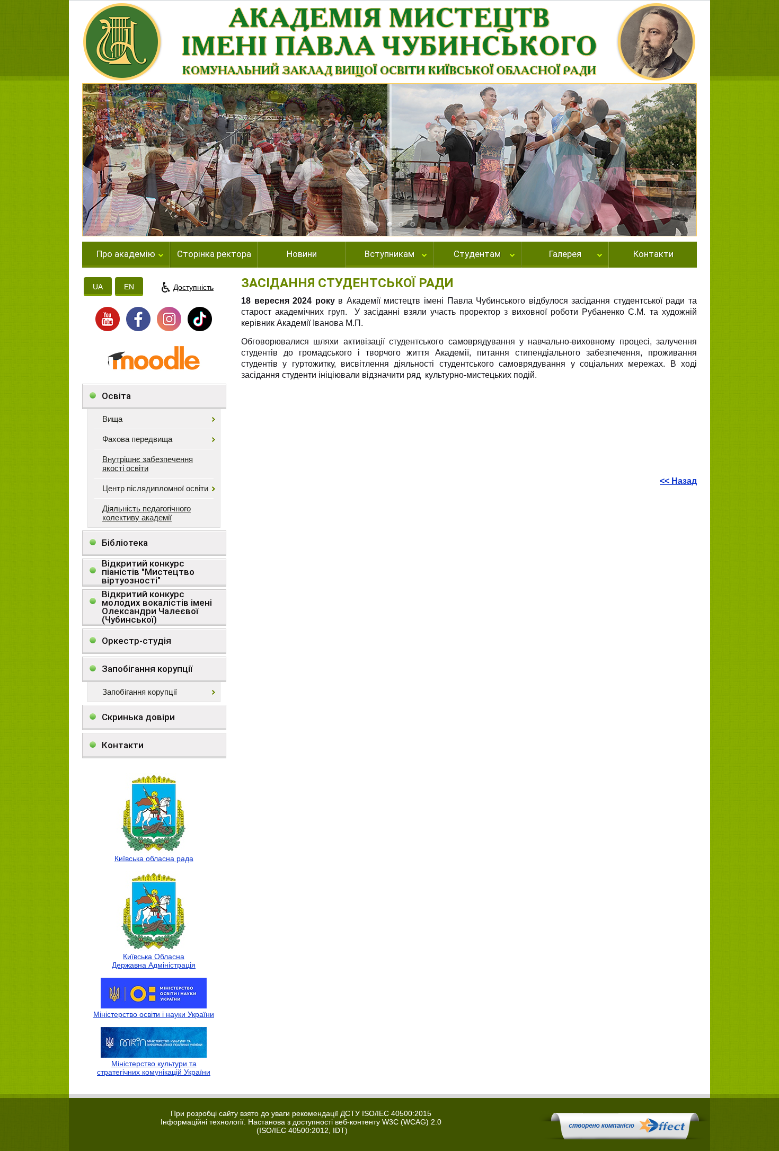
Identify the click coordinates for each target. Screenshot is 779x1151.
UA (98, 286)
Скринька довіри (138, 717)
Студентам (477, 254)
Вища (112, 418)
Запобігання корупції (147, 668)
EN (129, 286)
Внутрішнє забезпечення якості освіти (147, 464)
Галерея (565, 254)
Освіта (116, 396)
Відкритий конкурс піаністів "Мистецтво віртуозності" (148, 572)
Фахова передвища (137, 439)
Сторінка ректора (214, 254)
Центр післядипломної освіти (155, 488)
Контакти (653, 254)
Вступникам (389, 254)
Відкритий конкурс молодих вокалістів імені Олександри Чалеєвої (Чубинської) (157, 607)
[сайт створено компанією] (624, 1136)
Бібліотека (125, 542)
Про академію (125, 254)
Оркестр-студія (136, 640)
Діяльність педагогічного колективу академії (146, 513)
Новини (302, 254)
